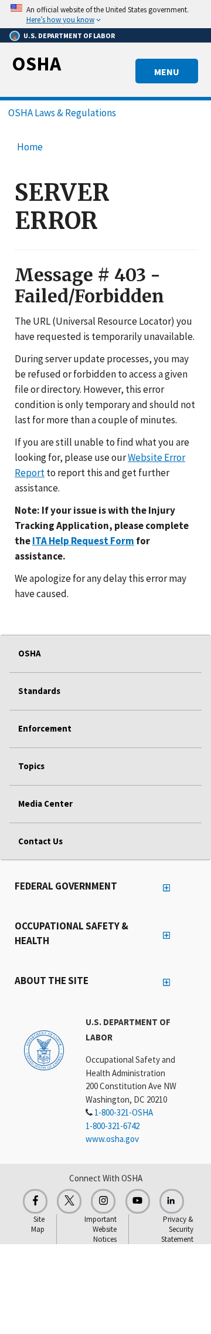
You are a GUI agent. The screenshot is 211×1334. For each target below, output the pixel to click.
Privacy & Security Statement (177, 1229)
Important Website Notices (100, 1229)
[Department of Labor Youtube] (137, 1201)
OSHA (36, 63)
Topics (31, 766)
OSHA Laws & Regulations (62, 112)
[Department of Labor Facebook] (35, 1201)
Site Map (38, 1224)
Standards (39, 690)
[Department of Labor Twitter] (69, 1201)
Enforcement (45, 728)
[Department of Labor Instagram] (103, 1201)
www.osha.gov (112, 1138)
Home (30, 146)
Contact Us (40, 841)
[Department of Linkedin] (171, 1201)
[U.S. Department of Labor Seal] (44, 1050)
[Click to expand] (105, 14)
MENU (166, 72)
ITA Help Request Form (83, 540)
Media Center (45, 803)
